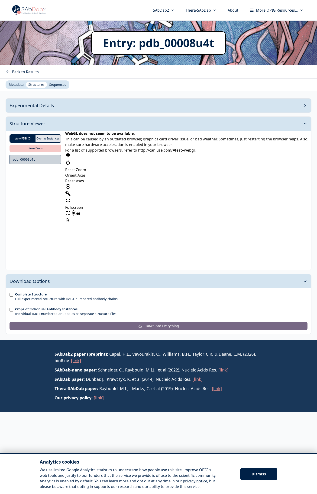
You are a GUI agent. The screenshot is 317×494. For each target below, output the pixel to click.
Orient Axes (75, 175)
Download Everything (162, 326)
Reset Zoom (75, 169)
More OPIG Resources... (277, 10)
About (233, 10)
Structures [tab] (36, 84)
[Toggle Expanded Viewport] (68, 200)
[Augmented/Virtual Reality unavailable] (78, 214)
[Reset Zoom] (68, 163)
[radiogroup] (35, 138)
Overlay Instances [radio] (48, 138)
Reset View (35, 148)
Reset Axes (74, 180)
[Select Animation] (68, 156)
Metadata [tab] (16, 84)
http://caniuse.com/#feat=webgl (166, 150)
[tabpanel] (158, 216)
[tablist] (37, 84)
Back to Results (25, 71)
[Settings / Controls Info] (68, 213)
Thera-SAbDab (198, 10)
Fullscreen (74, 207)
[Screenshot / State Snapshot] (68, 186)
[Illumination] (73, 213)
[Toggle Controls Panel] (68, 193)
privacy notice (195, 481)
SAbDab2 (161, 10)
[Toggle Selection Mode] (68, 220)
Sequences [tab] (57, 84)
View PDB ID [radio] (23, 138)
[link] (76, 360)
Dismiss (259, 474)
